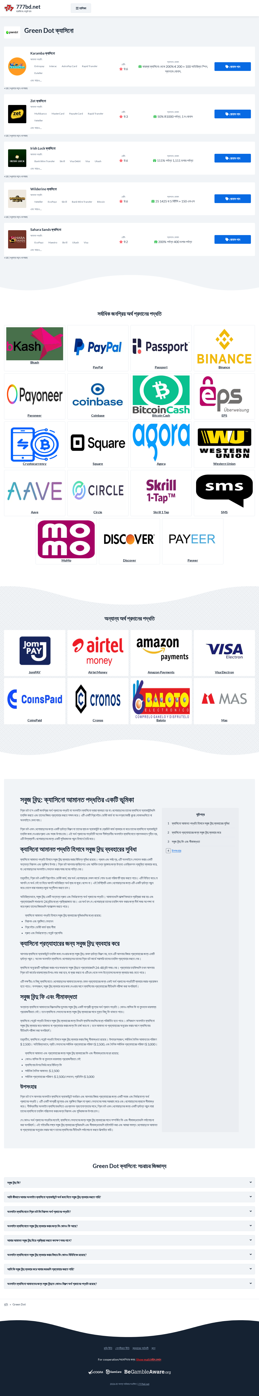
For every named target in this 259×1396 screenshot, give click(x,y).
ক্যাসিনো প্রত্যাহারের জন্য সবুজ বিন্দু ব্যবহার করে (196, 832)
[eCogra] (95, 1372)
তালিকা (82, 8)
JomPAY (34, 672)
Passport (161, 367)
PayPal (98, 367)
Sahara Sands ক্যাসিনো (45, 229)
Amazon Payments (161, 672)
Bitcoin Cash (161, 415)
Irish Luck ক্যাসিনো (42, 148)
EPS (224, 415)
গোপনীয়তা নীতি (122, 1348)
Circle (97, 512)
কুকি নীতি (108, 1348)
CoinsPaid (35, 720)
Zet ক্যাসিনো (38, 101)
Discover (129, 560)
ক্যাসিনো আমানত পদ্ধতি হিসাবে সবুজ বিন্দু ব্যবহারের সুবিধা (200, 823)
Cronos (98, 720)
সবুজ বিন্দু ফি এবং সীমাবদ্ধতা (186, 841)
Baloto (161, 720)
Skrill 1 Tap (161, 512)
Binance (224, 367)
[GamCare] (113, 1372)
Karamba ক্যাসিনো (42, 53)
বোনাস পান (234, 66)
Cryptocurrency (35, 463)
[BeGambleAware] (147, 1372)
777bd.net (143, 1383)
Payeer (193, 560)
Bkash (34, 362)
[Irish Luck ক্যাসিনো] (17, 158)
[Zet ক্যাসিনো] (17, 114)
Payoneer (35, 415)
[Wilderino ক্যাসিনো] (17, 199)
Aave (34, 512)
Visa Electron (224, 672)
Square (98, 463)
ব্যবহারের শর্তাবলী (141, 1348)
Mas (224, 720)
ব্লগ (153, 1348)
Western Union (224, 463)
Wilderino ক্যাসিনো (43, 189)
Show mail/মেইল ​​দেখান (148, 1359)
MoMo (66, 560)
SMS (224, 512)
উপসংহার (176, 851)
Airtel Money (97, 672)
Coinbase (98, 415)
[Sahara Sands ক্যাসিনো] (17, 239)
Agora (161, 463)
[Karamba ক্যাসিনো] (17, 66)
